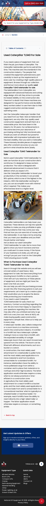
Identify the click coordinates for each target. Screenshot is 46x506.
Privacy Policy (23, 503)
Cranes (4, 481)
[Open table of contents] (41, 501)
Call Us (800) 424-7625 (34, 3)
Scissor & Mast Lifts (9, 492)
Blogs (25, 483)
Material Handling (8, 486)
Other (4, 488)
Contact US (28, 481)
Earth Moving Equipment (11, 483)
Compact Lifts (7, 479)
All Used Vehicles (8, 474)
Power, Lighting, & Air (9, 490)
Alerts (26, 479)
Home (26, 474)
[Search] (5, 23)
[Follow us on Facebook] (41, 464)
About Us (27, 477)
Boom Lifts (6, 477)
